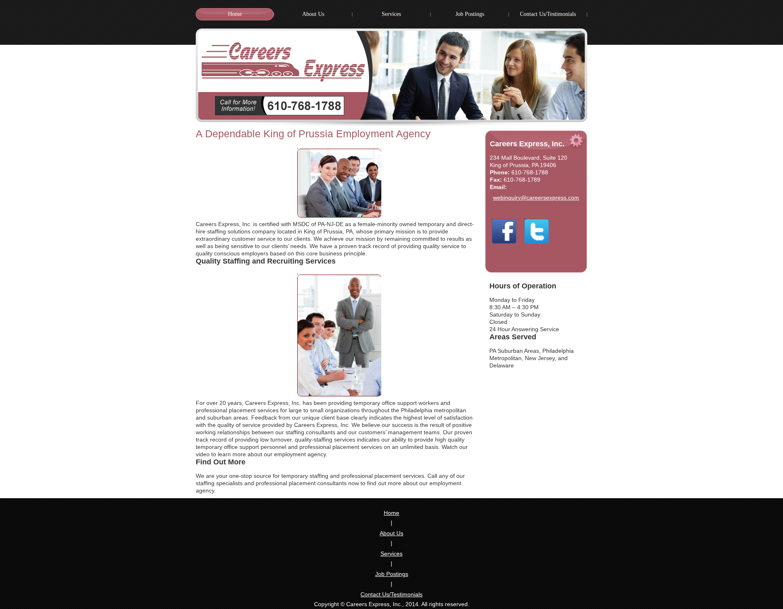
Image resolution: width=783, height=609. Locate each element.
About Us (391, 533)
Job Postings (391, 574)
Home (391, 513)
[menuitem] (235, 14)
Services (391, 553)
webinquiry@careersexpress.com (536, 197)
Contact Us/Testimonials (391, 594)
